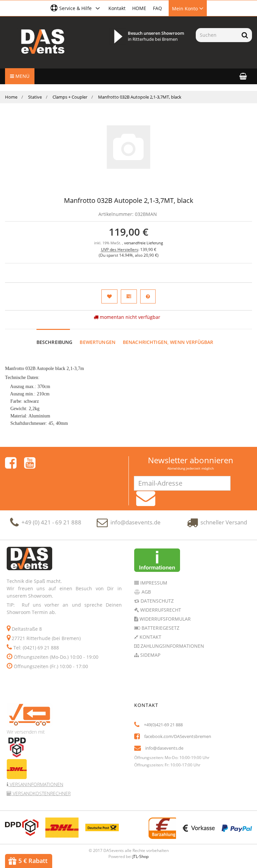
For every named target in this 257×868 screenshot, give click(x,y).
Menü (21, 76)
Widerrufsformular (164, 619)
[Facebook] (10, 463)
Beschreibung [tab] (54, 342)
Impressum (153, 583)
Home (11, 97)
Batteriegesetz (159, 628)
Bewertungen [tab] (97, 342)
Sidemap (149, 655)
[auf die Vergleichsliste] (129, 296)
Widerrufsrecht (160, 610)
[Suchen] (245, 35)
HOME (139, 8)
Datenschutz (156, 601)
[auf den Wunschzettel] (109, 296)
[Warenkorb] (243, 76)
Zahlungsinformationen (171, 646)
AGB (145, 592)
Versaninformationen (35, 784)
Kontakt (116, 8)
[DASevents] (43, 41)
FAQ (157, 8)
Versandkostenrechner (41, 793)
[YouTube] (29, 463)
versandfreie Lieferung (143, 243)
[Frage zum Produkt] (148, 296)
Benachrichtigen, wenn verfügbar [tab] (168, 342)
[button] (76, 8)
